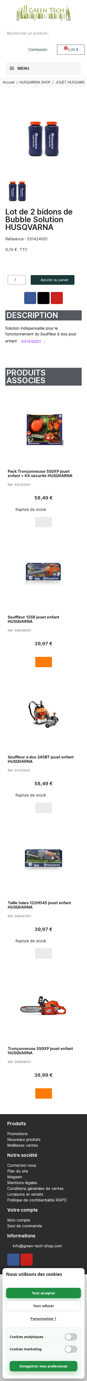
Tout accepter (43, 1293)
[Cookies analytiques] (71, 1336)
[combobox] (33, 33)
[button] (71, 50)
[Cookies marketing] (71, 1349)
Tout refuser (43, 1306)
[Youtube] (27, 1260)
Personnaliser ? (43, 1318)
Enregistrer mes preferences (44, 1366)
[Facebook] (13, 1260)
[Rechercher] (78, 33)
